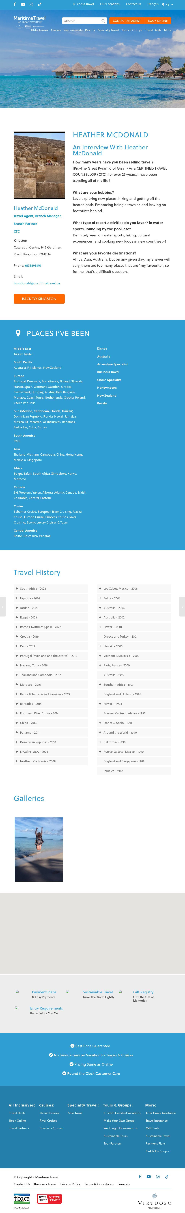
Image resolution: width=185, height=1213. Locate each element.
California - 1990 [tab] (115, 742)
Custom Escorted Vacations (122, 1113)
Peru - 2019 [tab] (27, 646)
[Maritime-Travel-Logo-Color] (29, 24)
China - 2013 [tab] (28, 723)
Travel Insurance (157, 1121)
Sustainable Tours (116, 1136)
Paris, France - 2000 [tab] (117, 665)
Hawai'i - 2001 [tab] (113, 627)
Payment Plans (44, 992)
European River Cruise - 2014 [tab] (39, 713)
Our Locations (110, 4)
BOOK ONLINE (158, 21)
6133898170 (33, 265)
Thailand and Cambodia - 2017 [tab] (40, 675)
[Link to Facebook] (15, 4)
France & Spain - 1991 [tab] (118, 723)
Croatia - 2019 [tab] (29, 636)
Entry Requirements (46, 1008)
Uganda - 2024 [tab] (30, 598)
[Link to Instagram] (31, 4)
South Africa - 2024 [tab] (33, 588)
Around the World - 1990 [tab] (120, 732)
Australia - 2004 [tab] (114, 608)
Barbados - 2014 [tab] (31, 704)
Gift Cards (152, 1128)
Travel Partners (19, 1128)
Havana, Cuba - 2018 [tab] (34, 665)
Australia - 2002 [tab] (114, 617)
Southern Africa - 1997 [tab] (119, 684)
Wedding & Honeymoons (120, 1128)
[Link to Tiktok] (39, 4)
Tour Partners (113, 1143)
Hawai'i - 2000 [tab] (113, 646)
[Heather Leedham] (3, 607)
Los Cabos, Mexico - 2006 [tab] (121, 588)
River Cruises (48, 1121)
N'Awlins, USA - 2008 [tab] (34, 751)
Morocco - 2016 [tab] (30, 684)
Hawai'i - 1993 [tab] (113, 704)
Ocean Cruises (49, 1113)
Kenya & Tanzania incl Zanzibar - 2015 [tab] (45, 694)
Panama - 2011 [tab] (29, 732)
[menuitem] (83, 4)
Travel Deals (17, 1113)
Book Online (17, 1121)
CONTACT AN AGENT (127, 21)
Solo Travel (75, 1113)
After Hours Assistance (161, 1113)
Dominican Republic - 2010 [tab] (38, 742)
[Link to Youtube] (23, 4)
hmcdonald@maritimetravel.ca (37, 283)
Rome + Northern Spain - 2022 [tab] (40, 627)
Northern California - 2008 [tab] (38, 761)
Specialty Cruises (51, 1128)
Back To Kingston (39, 298)
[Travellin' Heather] (39, 849)
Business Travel (83, 4)
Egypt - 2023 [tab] (28, 617)
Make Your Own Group (119, 1121)
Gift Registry (143, 992)
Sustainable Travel (98, 992)
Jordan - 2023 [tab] (29, 608)
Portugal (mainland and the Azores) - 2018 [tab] (48, 656)
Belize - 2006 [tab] (112, 598)
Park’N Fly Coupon (158, 1151)
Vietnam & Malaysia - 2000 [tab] (121, 656)
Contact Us (133, 4)
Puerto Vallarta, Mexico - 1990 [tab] (124, 751)
